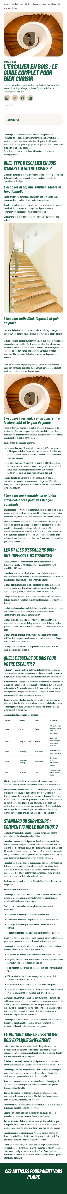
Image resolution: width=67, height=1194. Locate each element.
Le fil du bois (17, 4)
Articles (27, 4)
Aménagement (10, 62)
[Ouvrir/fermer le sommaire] (58, 120)
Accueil (6, 4)
